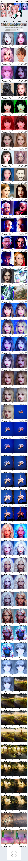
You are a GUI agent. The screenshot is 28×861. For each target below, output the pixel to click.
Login (16, 1)
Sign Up (21, 1)
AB (1, 1)
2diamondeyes (4, 47)
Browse (26, 1)
